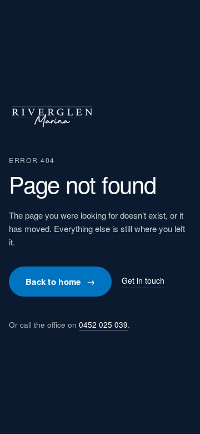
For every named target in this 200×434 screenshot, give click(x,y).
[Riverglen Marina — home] (52, 127)
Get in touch (143, 280)
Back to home (60, 281)
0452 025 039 (103, 324)
